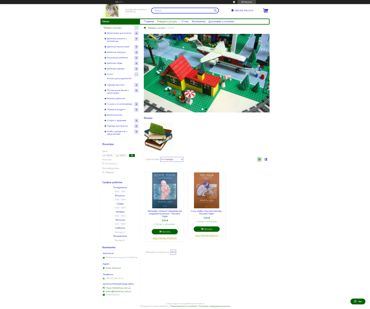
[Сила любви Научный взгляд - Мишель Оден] (206, 190)
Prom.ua (200, 304)
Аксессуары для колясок (119, 33)
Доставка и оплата (221, 21)
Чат (360, 301)
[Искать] (215, 10)
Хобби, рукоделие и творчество (117, 132)
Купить (166, 232)
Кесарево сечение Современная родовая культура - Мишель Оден (165, 213)
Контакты (198, 21)
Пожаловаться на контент (184, 306)
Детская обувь (114, 63)
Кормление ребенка (117, 58)
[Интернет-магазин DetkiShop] (112, 10)
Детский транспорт (118, 47)
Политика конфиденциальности (214, 306)
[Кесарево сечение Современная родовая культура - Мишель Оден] (165, 190)
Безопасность (114, 115)
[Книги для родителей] (158, 136)
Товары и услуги (167, 21)
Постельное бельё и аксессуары (118, 91)
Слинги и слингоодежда (119, 104)
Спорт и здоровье (116, 120)
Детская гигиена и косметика (117, 40)
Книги (110, 74)
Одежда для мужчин (117, 126)
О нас (185, 21)
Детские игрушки (116, 52)
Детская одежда (115, 69)
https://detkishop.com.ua (118, 288)
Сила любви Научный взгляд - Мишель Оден (207, 212)
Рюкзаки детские (116, 99)
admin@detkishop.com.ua (118, 291)
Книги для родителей (120, 79)
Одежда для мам (115, 85)
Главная (149, 21)
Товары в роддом (116, 109)
